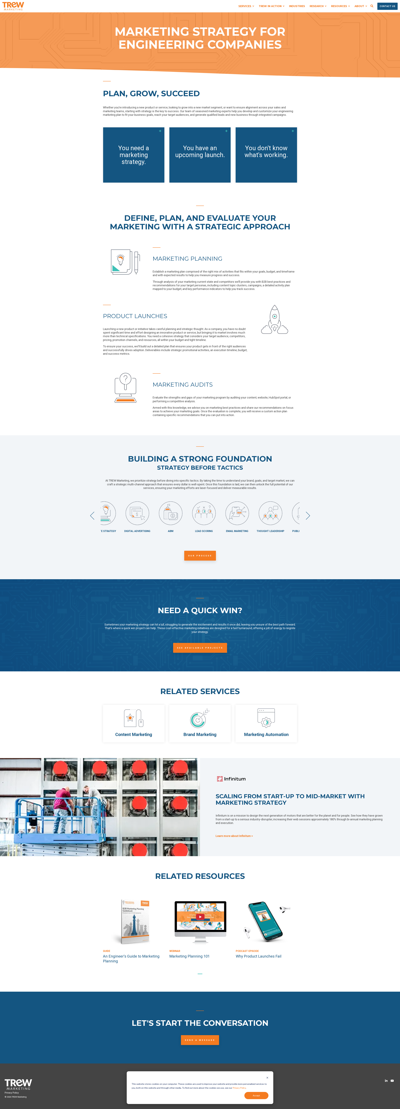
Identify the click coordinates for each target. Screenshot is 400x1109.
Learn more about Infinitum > (234, 836)
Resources (339, 6)
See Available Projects (200, 648)
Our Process (200, 555)
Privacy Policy (239, 1087)
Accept (256, 1095)
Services (245, 6)
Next (306, 516)
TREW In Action (270, 6)
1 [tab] (199, 975)
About (360, 6)
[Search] (372, 6)
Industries (297, 6)
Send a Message (200, 1040)
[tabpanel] (134, 931)
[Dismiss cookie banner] (267, 1078)
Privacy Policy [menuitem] (12, 1092)
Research (317, 6)
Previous (94, 516)
